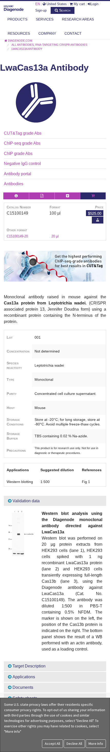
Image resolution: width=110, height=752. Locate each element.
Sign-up (41, 10)
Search (64, 10)
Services (44, 19)
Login (94, 4)
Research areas (78, 19)
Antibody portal (17, 174)
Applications (23, 677)
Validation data (26, 501)
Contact (73, 33)
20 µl (55, 236)
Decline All (74, 743)
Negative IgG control (22, 163)
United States (56, 4)
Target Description (29, 666)
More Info (96, 743)
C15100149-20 (17, 236)
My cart (79, 4)
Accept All (52, 743)
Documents (22, 687)
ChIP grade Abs (18, 153)
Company (47, 33)
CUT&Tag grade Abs (22, 133)
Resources (19, 33)
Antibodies (13, 184)
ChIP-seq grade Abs (22, 143)
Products (17, 19)
